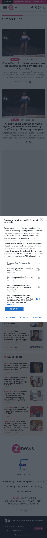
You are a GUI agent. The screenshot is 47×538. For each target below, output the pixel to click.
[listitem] (23, 263)
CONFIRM (14, 309)
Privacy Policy (37, 318)
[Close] (42, 220)
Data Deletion (10, 318)
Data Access (23, 318)
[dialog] (23, 269)
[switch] (38, 269)
